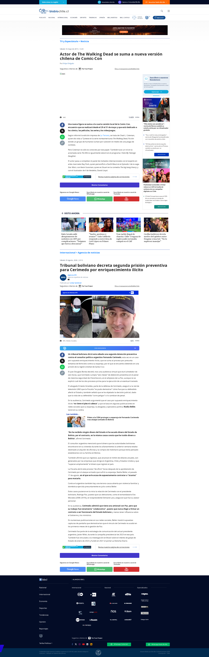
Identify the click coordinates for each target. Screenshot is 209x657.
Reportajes (43, 629)
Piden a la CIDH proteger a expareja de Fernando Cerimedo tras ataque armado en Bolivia (113, 418)
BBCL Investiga (112, 18)
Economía (73, 18)
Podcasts (42, 18)
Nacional (51, 18)
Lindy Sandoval (75, 283)
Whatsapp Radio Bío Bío (159, 644)
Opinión (102, 18)
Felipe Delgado (68, 63)
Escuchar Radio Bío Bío (157, 2)
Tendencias (93, 18)
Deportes (83, 18)
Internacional (63, 18)
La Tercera (104, 135)
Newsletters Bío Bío (108, 2)
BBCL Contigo (125, 18)
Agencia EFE (72, 275)
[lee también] (76, 421)
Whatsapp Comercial (121, 644)
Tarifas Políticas (45, 643)
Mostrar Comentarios (100, 185)
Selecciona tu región (50, 2)
